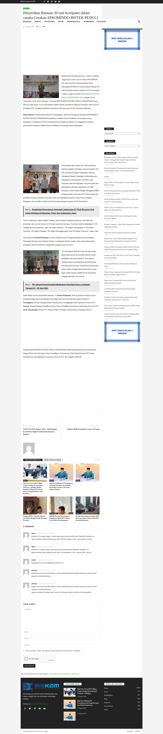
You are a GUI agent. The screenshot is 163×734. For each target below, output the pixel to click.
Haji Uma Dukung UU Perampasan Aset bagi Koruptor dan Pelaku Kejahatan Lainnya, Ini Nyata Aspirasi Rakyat (121, 169)
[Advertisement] (61, 47)
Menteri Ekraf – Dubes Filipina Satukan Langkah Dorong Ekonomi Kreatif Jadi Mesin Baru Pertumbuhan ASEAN (120, 240)
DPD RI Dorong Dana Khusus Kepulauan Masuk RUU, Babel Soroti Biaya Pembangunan (59, 518)
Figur (61, 21)
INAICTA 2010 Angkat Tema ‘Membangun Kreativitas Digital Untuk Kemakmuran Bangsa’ (40, 431)
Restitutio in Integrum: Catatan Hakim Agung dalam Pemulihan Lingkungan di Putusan (122, 226)
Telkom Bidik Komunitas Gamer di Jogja (83, 429)
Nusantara (49, 21)
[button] (139, 21)
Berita (38, 21)
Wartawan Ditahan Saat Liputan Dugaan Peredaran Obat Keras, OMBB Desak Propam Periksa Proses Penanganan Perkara (122, 248)
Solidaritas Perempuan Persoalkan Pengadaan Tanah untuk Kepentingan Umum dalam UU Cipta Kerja (120, 298)
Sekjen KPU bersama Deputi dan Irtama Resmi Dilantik (120, 233)
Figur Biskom (108, 706)
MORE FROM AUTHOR (52, 460)
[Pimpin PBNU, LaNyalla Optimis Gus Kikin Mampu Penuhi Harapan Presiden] (35, 505)
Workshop (89, 21)
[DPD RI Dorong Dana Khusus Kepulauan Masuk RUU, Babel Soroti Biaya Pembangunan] (61, 505)
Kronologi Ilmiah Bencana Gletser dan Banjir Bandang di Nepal (120, 265)
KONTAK (137, 731)
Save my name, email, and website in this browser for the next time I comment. (53, 651)
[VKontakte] (55, 1)
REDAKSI (130, 731)
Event (106, 692)
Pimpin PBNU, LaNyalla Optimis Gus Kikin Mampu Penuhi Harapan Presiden (35, 518)
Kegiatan (101, 21)
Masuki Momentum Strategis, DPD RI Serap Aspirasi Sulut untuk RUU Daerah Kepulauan (87, 518)
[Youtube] (59, 1)
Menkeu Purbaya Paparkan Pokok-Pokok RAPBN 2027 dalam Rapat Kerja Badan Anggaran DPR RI (122, 273)
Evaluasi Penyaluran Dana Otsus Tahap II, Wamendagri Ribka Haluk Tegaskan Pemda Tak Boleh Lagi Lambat (121, 315)
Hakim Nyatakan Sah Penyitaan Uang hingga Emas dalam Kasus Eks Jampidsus (120, 217)
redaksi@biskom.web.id (40, 704)
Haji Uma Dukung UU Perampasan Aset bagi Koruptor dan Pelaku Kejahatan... (88, 703)
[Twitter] (48, 1)
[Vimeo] (51, 1)
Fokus (106, 710)
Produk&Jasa (73, 21)
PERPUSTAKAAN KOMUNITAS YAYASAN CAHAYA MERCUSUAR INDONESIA (121, 209)
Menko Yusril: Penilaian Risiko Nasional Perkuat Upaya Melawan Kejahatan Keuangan (120, 282)
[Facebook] (44, 1)
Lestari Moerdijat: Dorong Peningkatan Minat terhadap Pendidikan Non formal (119, 290)
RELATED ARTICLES (33, 460)
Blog (105, 699)
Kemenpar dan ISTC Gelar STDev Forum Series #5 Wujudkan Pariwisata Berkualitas (122, 257)
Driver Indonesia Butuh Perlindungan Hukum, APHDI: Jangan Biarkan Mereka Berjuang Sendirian (122, 307)
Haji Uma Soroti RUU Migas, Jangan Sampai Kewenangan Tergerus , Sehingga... (87, 691)
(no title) (106, 176)
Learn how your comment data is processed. (64, 674)
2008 (40, 105)
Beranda (27, 21)
